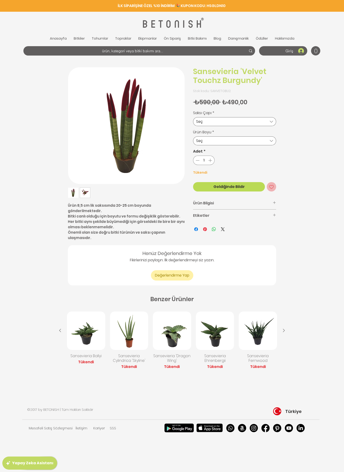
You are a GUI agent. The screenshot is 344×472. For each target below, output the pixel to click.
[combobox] (234, 121)
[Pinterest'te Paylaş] (205, 229)
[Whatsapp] (230, 428)
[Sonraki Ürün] (284, 330)
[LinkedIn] (300, 428)
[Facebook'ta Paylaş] (196, 229)
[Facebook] (265, 428)
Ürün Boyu (203, 132)
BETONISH (171, 24)
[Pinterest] (277, 428)
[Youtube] (289, 428)
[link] (315, 51)
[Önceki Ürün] (60, 330)
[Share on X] (223, 229)
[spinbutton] (203, 160)
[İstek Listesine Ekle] (271, 186)
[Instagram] (254, 428)
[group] (172, 340)
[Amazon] (242, 428)
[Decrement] (197, 160)
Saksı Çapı (203, 113)
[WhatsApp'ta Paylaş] (214, 229)
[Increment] (210, 160)
